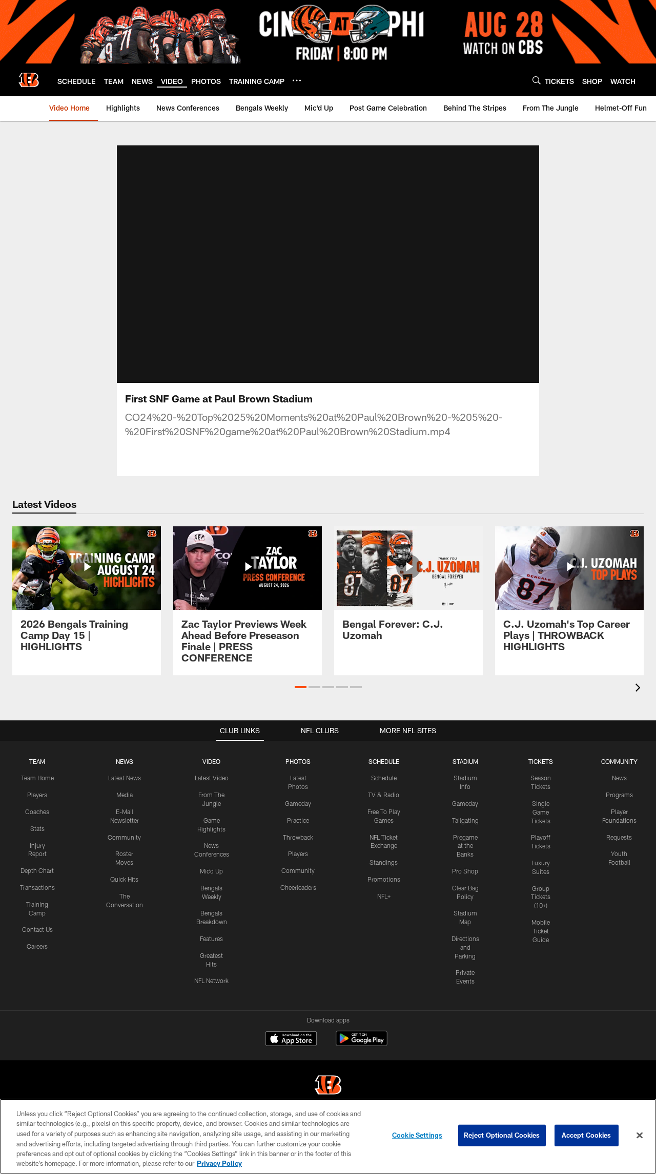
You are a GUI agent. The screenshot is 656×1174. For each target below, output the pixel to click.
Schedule (384, 777)
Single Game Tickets (540, 812)
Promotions (383, 879)
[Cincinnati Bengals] (328, 1086)
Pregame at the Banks (465, 846)
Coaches (37, 811)
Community (124, 837)
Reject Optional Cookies (502, 1135)
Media (124, 794)
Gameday (298, 803)
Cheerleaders (298, 887)
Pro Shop (465, 870)
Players (37, 794)
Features (211, 938)
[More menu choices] (297, 80)
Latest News (124, 777)
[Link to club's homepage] (28, 80)
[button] (301, 687)
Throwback (298, 837)
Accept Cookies (586, 1135)
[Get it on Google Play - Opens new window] (361, 1043)
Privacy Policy (219, 1163)
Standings (384, 862)
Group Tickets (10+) (540, 897)
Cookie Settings (417, 1135)
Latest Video (212, 777)
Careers (37, 946)
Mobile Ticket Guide (540, 931)
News (619, 777)
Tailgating (465, 820)
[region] (328, 1136)
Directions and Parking (465, 947)
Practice (298, 820)
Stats (37, 828)
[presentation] (640, 689)
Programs (619, 794)
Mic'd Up (211, 870)
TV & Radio (383, 794)
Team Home (37, 777)
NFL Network (211, 980)
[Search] (536, 80)
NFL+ (384, 896)
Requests (619, 837)
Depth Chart (37, 870)
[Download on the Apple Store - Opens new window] (291, 1040)
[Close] (639, 1135)
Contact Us (37, 929)
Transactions (37, 887)
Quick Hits (124, 879)
